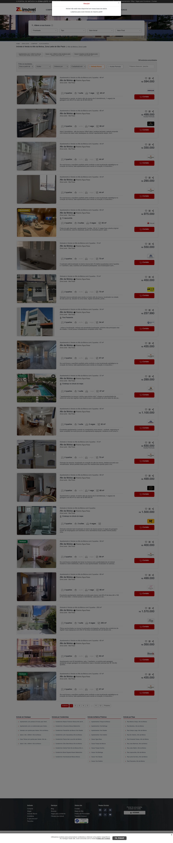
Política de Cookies (103, 839)
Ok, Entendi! (119, 838)
